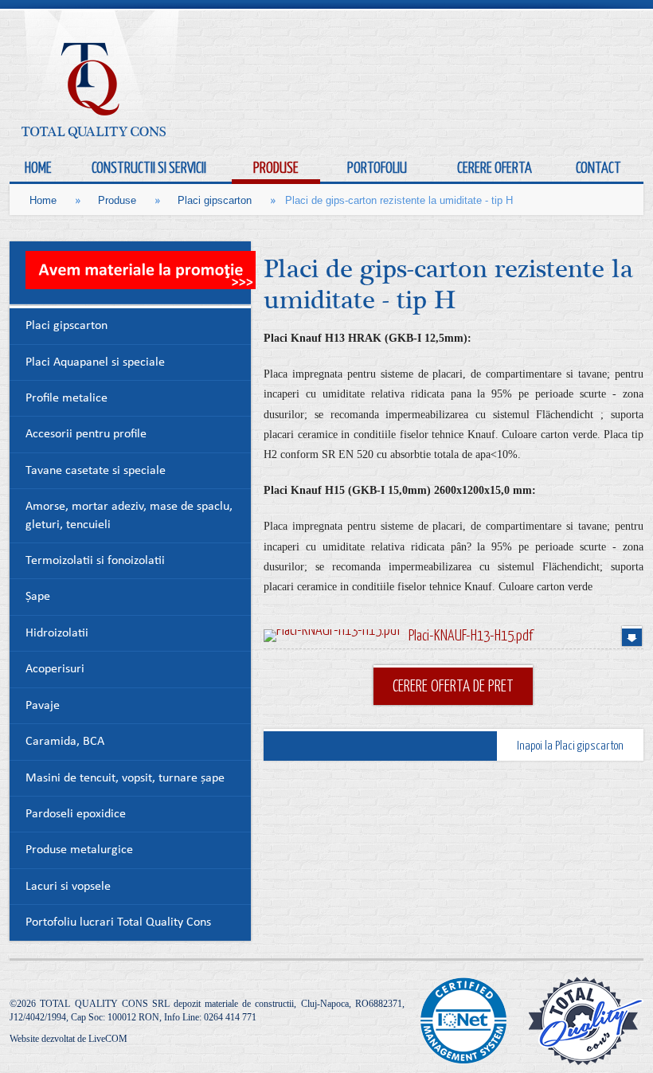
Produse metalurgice (79, 850)
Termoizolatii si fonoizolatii (95, 561)
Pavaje (42, 706)
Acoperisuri (54, 669)
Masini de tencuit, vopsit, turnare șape (125, 778)
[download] (631, 636)
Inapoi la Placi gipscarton (570, 745)
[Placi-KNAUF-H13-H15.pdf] (332, 635)
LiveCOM (107, 1038)
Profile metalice (66, 398)
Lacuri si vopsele (68, 887)
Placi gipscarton (215, 200)
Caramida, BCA (64, 742)
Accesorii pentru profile (86, 434)
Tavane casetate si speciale (95, 471)
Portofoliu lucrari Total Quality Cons (118, 923)
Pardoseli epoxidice (75, 814)
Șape (37, 597)
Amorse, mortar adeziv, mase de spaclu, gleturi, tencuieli (129, 515)
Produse (117, 200)
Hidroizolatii (56, 633)
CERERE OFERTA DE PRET (453, 685)
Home (43, 200)
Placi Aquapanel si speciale (95, 363)
